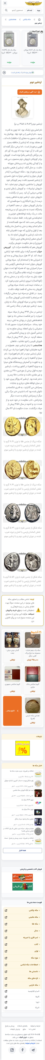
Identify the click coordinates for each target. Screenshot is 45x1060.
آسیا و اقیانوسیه (33, 991)
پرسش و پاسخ (9, 1026)
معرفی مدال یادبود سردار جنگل (24, 819)
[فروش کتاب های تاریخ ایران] (22, 890)
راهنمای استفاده (22, 1026)
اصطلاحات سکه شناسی (29, 964)
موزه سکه (34, 958)
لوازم (36, 951)
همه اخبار (22, 850)
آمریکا (37, 1007)
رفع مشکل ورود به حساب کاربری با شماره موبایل (19, 781)
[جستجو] (6, 10)
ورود (38, 10)
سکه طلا (35, 924)
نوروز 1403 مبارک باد (27, 800)
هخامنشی (37, 345)
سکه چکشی (33, 910)
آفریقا (37, 996)
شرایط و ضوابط (35, 1026)
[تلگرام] (33, 1050)
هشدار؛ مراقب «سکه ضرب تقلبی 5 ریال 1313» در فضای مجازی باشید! (18, 830)
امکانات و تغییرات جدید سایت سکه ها (21, 771)
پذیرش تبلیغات (15, 1029)
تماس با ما (32, 1029)
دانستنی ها (33, 971)
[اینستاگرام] (12, 1050)
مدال (36, 930)
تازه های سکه (33, 978)
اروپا (37, 1002)
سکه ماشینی (33, 917)
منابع (24, 1029)
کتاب (36, 944)
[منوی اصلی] (5, 3)
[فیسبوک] (22, 1050)
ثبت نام (29, 10)
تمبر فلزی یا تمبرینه (30, 937)
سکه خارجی (33, 985)
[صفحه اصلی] (39, 19)
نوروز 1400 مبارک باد (27, 809)
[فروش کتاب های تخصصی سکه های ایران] (22, 881)
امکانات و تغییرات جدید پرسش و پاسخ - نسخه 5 (18, 839)
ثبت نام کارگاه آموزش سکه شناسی (23, 790)
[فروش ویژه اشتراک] (22, 72)
